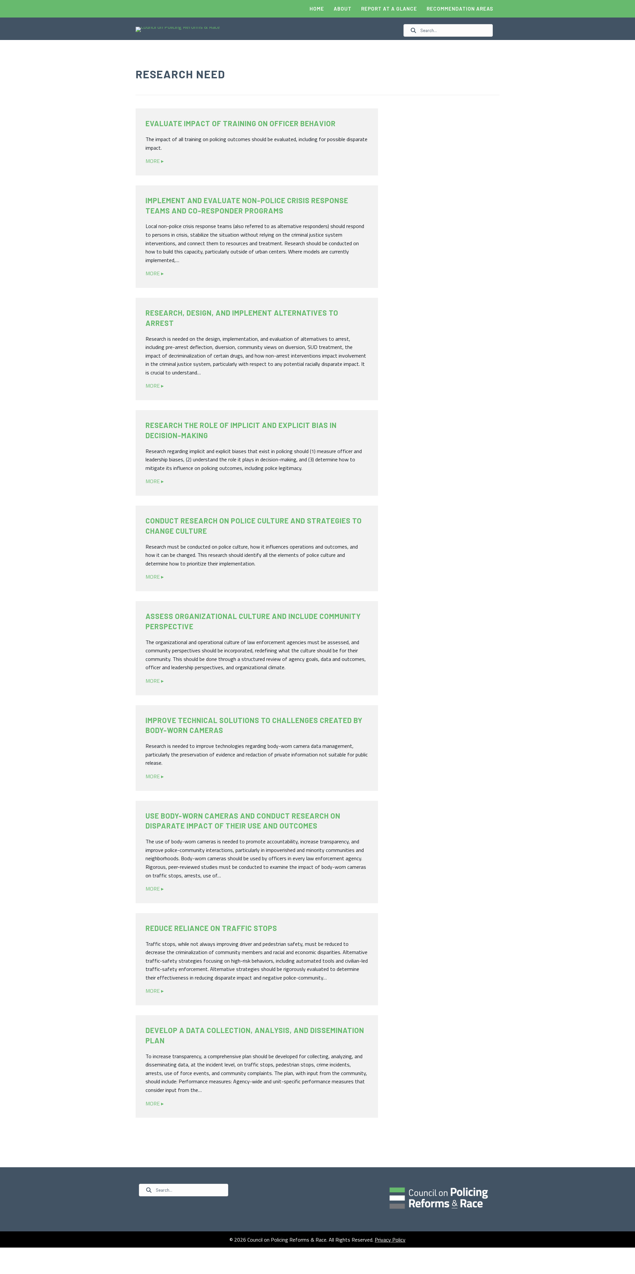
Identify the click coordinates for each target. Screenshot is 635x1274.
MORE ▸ (155, 161)
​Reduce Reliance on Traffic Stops (211, 928)
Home (317, 9)
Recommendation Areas (460, 9)
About (343, 9)
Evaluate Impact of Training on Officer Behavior (241, 123)
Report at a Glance (389, 9)
